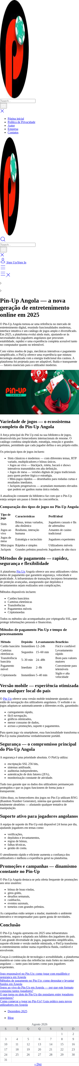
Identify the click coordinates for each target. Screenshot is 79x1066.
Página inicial (16, 118)
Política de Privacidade (21, 122)
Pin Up (20, 571)
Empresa (13, 129)
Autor (11, 125)
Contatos (13, 132)
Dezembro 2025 (17, 1011)
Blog (11, 1017)
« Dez (38, 1064)
